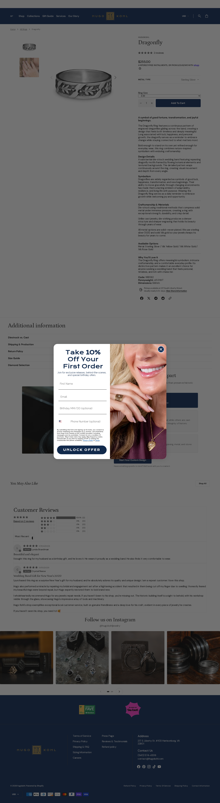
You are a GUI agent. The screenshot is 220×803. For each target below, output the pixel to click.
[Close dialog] (161, 349)
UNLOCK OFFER (81, 450)
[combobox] (63, 421)
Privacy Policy (88, 440)
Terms (97, 440)
